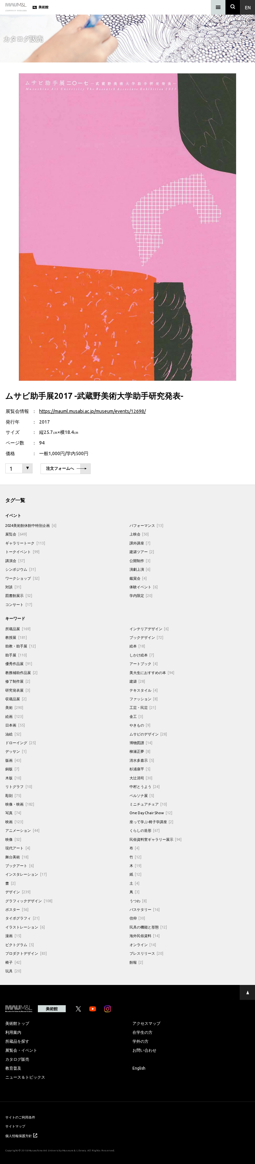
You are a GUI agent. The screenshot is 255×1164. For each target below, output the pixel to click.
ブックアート (19, 865)
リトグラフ (18, 786)
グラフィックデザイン (28, 901)
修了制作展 (17, 681)
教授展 (16, 637)
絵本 (137, 646)
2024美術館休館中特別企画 (30, 525)
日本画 (15, 725)
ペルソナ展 (141, 795)
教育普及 (13, 1068)
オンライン (142, 944)
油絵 (13, 734)
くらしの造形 (144, 830)
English (138, 1068)
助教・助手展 (20, 646)
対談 (13, 587)
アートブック (143, 663)
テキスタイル (143, 690)
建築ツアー (141, 551)
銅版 (12, 769)
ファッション (143, 699)
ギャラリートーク (25, 543)
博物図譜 (141, 742)
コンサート (18, 604)
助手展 (16, 655)
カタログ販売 (17, 1059)
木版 (13, 778)
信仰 (137, 918)
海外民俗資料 (144, 935)
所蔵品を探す (17, 1041)
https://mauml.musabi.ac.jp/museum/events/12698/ (92, 411)
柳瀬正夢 (140, 751)
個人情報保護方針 (18, 1135)
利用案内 (13, 1032)
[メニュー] (218, 7)
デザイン (18, 892)
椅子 (13, 962)
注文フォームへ (60, 468)
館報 (136, 962)
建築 (137, 681)
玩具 (13, 971)
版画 (13, 760)
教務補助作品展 (21, 672)
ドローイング (20, 742)
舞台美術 (17, 857)
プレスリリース (146, 953)
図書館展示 (18, 595)
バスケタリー (144, 909)
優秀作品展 (18, 663)
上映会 (139, 534)
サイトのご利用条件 (20, 1117)
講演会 (15, 560)
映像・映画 (19, 804)
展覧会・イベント (21, 1050)
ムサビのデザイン (148, 734)
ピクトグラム (19, 944)
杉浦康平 (140, 769)
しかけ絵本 (141, 655)
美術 (14, 707)
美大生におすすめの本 (152, 672)
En (248, 7)
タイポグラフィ (22, 918)
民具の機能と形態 (148, 927)
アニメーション (22, 830)
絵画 (14, 716)
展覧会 (16, 534)
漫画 (13, 935)
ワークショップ (22, 578)
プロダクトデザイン (26, 953)
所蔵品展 (18, 628)
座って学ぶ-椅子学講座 (151, 821)
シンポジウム (20, 569)
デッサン (16, 751)
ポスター (17, 909)
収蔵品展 (16, 699)
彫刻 (13, 795)
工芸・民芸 (142, 707)
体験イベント (143, 587)
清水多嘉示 (141, 760)
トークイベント (22, 551)
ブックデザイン (146, 637)
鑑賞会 (138, 578)
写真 (13, 813)
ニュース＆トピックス (25, 1077)
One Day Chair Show (151, 813)
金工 (136, 716)
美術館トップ (17, 1023)
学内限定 (141, 595)
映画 (14, 821)
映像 (13, 839)
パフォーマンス (146, 525)
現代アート (17, 848)
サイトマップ (15, 1125)
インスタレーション (26, 874)
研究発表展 (17, 690)
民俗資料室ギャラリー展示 (155, 839)
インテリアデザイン (149, 628)
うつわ (138, 901)
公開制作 (140, 560)
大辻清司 (141, 778)
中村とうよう (144, 786)
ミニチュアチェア (148, 804)
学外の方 (140, 1041)
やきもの (140, 725)
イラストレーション (25, 927)
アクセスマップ (146, 1023)
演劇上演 (140, 569)
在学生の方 (142, 1032)
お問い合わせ (144, 1050)
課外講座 (140, 543)
